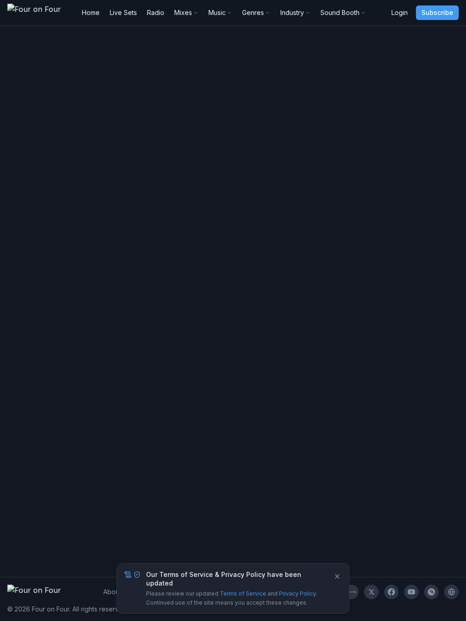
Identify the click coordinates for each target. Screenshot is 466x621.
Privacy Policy (297, 593)
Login (399, 12)
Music (217, 12)
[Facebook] (391, 592)
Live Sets (123, 12)
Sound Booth (340, 12)
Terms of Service (243, 593)
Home (91, 12)
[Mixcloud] (351, 592)
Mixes (183, 12)
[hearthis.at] (431, 592)
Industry (292, 12)
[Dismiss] (337, 576)
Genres (253, 12)
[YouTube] (411, 592)
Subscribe (437, 12)
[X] (371, 592)
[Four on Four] (451, 592)
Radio (155, 12)
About (112, 592)
